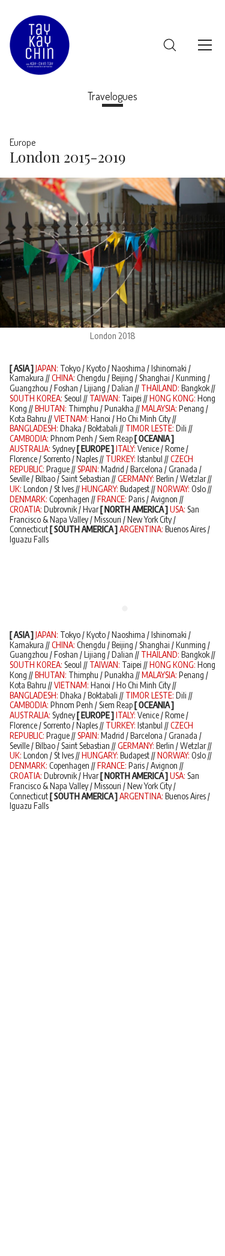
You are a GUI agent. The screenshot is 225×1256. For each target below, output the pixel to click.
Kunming (191, 378)
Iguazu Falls (29, 539)
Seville (19, 478)
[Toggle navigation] (204, 45)
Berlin (165, 478)
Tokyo (70, 368)
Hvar (90, 509)
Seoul (73, 398)
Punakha (119, 408)
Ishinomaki (169, 368)
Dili (181, 428)
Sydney (63, 448)
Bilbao (45, 478)
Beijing (122, 378)
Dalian (122, 388)
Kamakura (27, 378)
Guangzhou (29, 388)
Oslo (198, 489)
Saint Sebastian (85, 478)
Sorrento (56, 459)
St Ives (64, 489)
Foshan (66, 388)
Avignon (164, 499)
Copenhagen (69, 499)
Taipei (132, 398)
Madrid (112, 469)
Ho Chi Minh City (143, 418)
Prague (58, 469)
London (35, 489)
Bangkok (195, 388)
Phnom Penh (71, 438)
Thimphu (83, 408)
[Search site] (169, 45)
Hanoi (100, 418)
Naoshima (128, 368)
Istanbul (150, 459)
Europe (22, 142)
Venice (148, 448)
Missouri (107, 519)
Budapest (134, 489)
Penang (191, 408)
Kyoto (96, 368)
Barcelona (146, 469)
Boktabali (103, 428)
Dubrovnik (60, 509)
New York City (149, 519)
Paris (136, 499)
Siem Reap (116, 438)
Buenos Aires (186, 529)
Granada (183, 469)
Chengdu (91, 378)
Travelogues (112, 96)
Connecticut (29, 529)
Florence (23, 459)
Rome (174, 448)
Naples (87, 459)
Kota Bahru (28, 418)
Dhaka (71, 428)
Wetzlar (193, 478)
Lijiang (95, 388)
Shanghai (154, 378)
